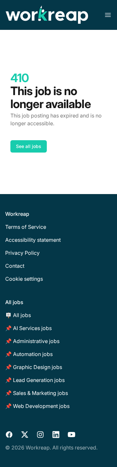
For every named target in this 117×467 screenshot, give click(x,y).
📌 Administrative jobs (32, 341)
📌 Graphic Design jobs (33, 367)
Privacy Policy (22, 253)
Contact (14, 266)
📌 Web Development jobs (37, 406)
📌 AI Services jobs (28, 328)
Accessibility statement (33, 240)
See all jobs (28, 146)
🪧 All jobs (18, 315)
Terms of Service (25, 227)
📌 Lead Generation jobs (35, 380)
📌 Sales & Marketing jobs (36, 393)
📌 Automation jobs (29, 354)
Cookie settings (24, 279)
